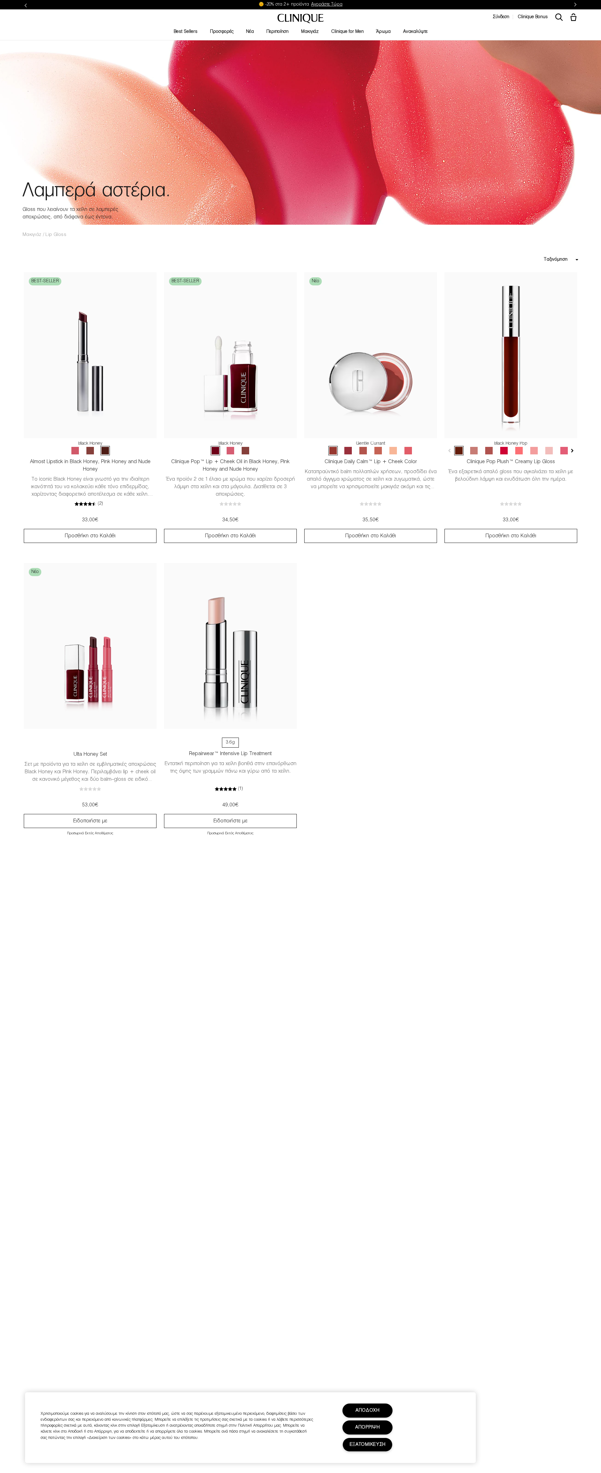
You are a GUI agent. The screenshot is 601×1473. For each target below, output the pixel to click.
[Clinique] (300, 19)
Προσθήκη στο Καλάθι (90, 536)
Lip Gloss (55, 235)
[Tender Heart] (363, 450)
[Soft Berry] (348, 450)
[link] (90, 355)
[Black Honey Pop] (459, 450)
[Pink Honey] (75, 450)
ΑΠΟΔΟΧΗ (368, 1411)
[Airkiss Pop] (549, 450)
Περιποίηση (277, 32)
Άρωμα (383, 32)
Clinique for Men (347, 32)
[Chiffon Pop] (474, 450)
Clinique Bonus (533, 17)
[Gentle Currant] (333, 450)
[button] (575, 17)
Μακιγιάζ (310, 32)
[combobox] (536, 260)
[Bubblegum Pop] (534, 450)
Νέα (250, 32)
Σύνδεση (501, 17)
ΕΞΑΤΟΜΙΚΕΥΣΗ (368, 1445)
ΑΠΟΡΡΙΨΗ (367, 1427)
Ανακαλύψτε (415, 32)
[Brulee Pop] (489, 450)
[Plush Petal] (378, 450)
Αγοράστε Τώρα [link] (326, 5)
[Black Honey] (105, 450)
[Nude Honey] (90, 450)
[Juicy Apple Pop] (504, 450)
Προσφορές (222, 32)
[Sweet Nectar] (408, 450)
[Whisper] (393, 450)
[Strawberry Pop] (564, 450)
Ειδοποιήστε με (90, 821)
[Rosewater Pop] (519, 450)
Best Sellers (186, 32)
